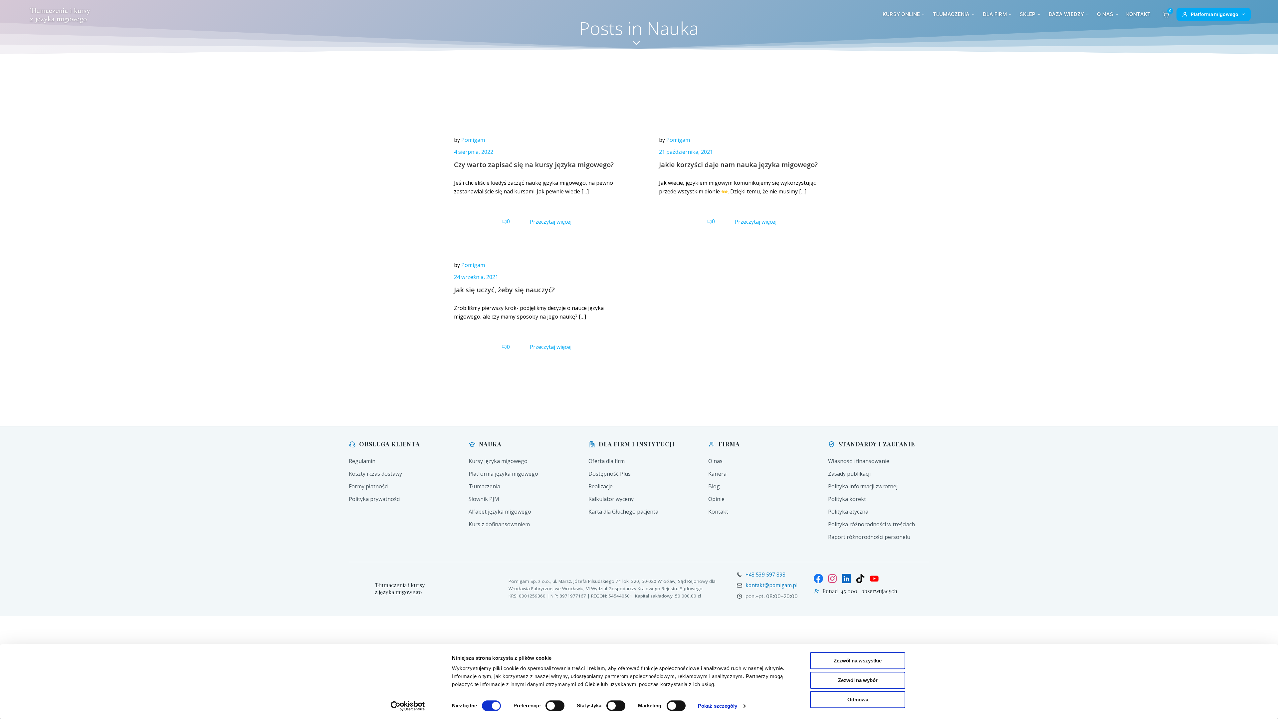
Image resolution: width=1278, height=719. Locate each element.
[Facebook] (818, 578)
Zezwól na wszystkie (858, 660)
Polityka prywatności (374, 499)
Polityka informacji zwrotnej (863, 486)
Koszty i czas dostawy (375, 473)
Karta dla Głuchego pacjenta (623, 511)
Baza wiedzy (1066, 14)
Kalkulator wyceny (611, 499)
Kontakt (1138, 14)
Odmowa (857, 699)
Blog (714, 486)
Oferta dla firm (606, 461)
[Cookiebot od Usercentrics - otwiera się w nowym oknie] (408, 706)
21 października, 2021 (686, 151)
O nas (1105, 14)
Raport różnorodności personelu (869, 537)
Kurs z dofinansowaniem (499, 524)
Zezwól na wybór (858, 680)
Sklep (1028, 14)
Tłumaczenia (951, 14)
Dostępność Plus (609, 473)
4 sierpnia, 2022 (473, 151)
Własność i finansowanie (858, 461)
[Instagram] (832, 578)
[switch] (554, 705)
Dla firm (995, 14)
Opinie (716, 499)
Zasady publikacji (849, 473)
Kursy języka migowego (498, 461)
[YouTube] (874, 578)
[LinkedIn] (846, 578)
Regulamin (362, 461)
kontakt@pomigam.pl (771, 585)
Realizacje (600, 486)
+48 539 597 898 (765, 574)
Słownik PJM (484, 499)
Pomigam (473, 139)
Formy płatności (368, 486)
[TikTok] (860, 578)
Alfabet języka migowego (500, 511)
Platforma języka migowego (503, 473)
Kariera (717, 473)
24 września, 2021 (476, 277)
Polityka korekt (847, 499)
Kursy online (901, 14)
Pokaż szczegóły (718, 706)
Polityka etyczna (848, 511)
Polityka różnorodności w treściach (871, 524)
